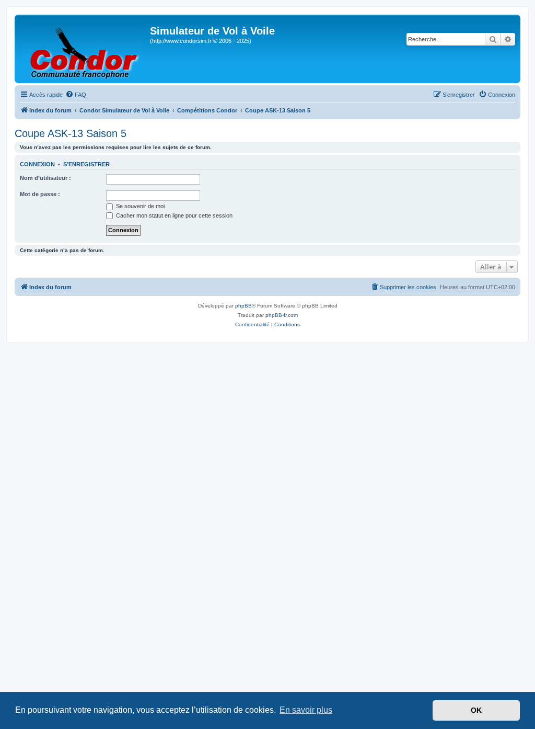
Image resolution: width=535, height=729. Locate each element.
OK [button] (476, 710)
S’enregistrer (86, 164)
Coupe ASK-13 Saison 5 (70, 133)
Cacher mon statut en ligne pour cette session (173, 215)
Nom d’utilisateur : (45, 178)
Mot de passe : (40, 194)
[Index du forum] (83, 49)
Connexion (37, 164)
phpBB (243, 306)
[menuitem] (75, 94)
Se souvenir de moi (139, 206)
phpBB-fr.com (281, 315)
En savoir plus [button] (306, 709)
